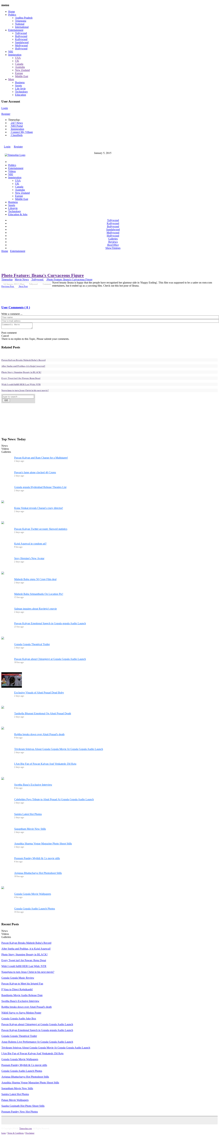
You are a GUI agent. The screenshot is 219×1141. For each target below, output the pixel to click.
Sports (18, 85)
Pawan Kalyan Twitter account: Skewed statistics (40, 528)
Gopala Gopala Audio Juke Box (18, 1018)
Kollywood (21, 39)
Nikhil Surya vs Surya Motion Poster (21, 1012)
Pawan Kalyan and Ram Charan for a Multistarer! (41, 457)
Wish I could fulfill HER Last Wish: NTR (21, 384)
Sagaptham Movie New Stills (30, 828)
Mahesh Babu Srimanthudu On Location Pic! (38, 593)
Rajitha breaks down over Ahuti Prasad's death (39, 734)
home (3, 1133)
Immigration (14, 54)
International (22, 27)
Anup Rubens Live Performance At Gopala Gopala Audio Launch (37, 1041)
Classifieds (16, 135)
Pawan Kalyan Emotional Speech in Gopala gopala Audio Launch (50, 623)
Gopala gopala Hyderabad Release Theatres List (40, 487)
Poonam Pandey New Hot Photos (19, 1111)
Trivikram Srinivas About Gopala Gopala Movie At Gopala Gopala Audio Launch (58, 749)
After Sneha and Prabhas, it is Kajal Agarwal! (23, 366)
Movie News (22, 279)
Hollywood (21, 48)
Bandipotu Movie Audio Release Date (22, 995)
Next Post (23, 286)
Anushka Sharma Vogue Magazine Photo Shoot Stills (43, 843)
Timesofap (7, 279)
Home (11, 11)
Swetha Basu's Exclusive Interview (33, 784)
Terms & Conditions (15, 1133)
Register (5, 113)
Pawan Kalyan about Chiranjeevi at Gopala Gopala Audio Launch (50, 659)
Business (20, 82)
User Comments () (15, 307)
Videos (12, 171)
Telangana (20, 20)
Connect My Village (21, 132)
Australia (20, 67)
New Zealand (22, 70)
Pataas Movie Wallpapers (15, 1100)
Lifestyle (13, 208)
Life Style (20, 88)
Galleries (113, 238)
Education (20, 94)
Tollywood (21, 33)
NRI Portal (16, 125)
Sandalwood (22, 42)
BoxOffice (113, 244)
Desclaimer (29, 1133)
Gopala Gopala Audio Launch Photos (34, 908)
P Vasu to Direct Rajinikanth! (17, 989)
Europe (19, 73)
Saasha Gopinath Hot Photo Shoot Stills (22, 1105)
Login (4, 108)
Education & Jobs (17, 214)
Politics (12, 14)
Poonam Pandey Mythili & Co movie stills (37, 858)
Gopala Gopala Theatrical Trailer (32, 644)
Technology (21, 91)
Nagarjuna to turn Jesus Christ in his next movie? (25, 390)
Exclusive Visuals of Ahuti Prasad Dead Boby (39, 692)
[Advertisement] (63, 255)
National (19, 23)
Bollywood (21, 36)
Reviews (113, 241)
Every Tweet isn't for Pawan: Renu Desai (20, 378)
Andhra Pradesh (24, 17)
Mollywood (21, 45)
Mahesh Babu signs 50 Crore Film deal (35, 579)
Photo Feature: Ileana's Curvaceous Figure (42, 275)
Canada (19, 63)
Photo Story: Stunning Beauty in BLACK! (21, 372)
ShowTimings (112, 248)
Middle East (21, 76)
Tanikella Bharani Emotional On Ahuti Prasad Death (42, 713)
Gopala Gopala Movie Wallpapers (32, 893)
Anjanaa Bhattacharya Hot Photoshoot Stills (38, 873)
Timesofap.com (25, 1128)
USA (18, 57)
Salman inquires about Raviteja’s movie (35, 608)
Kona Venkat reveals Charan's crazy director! (38, 508)
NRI (10, 51)
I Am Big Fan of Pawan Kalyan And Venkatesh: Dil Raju (45, 763)
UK (17, 60)
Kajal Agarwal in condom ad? (30, 543)
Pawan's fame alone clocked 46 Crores (35, 472)
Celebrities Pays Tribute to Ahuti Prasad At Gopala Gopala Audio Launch (54, 799)
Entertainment (15, 30)
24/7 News (16, 122)
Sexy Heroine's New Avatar (29, 558)
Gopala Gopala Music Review (17, 977)
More (11, 79)
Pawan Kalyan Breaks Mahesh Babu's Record (23, 360)
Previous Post (7, 286)
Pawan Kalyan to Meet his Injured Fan (22, 983)
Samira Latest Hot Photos (28, 814)
